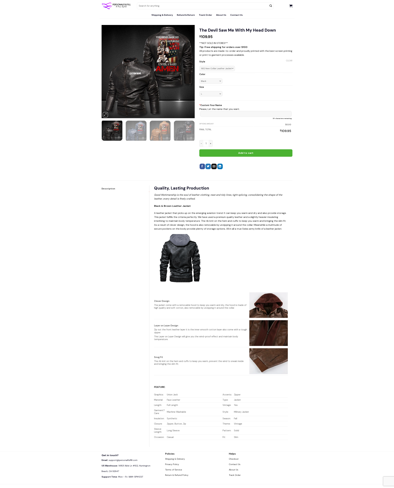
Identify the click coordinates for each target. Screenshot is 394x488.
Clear (289, 60)
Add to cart (245, 153)
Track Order (205, 15)
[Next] (189, 71)
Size (201, 87)
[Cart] (290, 5)
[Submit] (270, 5)
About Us (221, 15)
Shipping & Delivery (162, 15)
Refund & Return (186, 15)
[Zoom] (105, 114)
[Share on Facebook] (202, 166)
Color (202, 74)
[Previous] (107, 71)
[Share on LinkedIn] (220, 166)
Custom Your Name (210, 105)
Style (202, 62)
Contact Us (236, 15)
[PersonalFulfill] (117, 5)
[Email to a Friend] (214, 166)
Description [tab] (108, 188)
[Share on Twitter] (208, 166)
